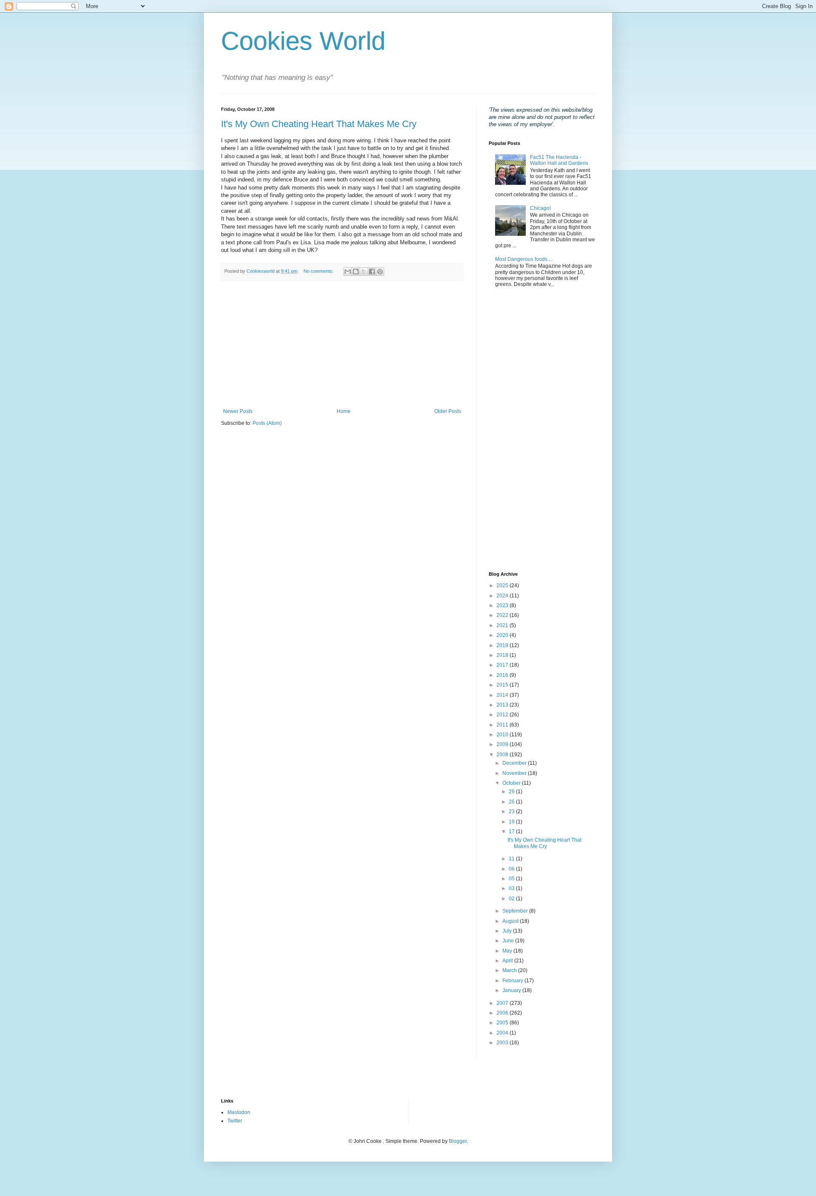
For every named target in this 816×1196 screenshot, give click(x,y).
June (508, 941)
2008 (503, 755)
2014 (503, 695)
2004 (503, 1033)
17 (512, 831)
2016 (503, 675)
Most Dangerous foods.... (523, 259)
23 (512, 811)
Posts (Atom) (267, 423)
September (515, 911)
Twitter (234, 1121)
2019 (503, 645)
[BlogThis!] (355, 271)
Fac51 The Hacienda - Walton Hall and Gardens (559, 160)
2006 (503, 1013)
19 (512, 822)
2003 (503, 1043)
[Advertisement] (342, 344)
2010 (503, 735)
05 (512, 879)
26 (512, 802)
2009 (503, 744)
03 (512, 888)
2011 (503, 725)
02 (512, 899)
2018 (503, 655)
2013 (503, 705)
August (511, 921)
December (515, 763)
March (510, 970)
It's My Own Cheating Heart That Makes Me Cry (318, 124)
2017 (503, 665)
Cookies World (303, 41)
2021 (503, 625)
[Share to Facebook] (372, 271)
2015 (503, 685)
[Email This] (347, 271)
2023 (503, 605)
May (507, 951)
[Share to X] (364, 271)
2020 (503, 635)
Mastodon (238, 1112)
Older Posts (447, 411)
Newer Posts (237, 411)
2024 (503, 596)
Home (344, 411)
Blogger (458, 1141)
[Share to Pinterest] (380, 271)
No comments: (319, 271)
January (512, 990)
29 (512, 792)
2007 (503, 1003)
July (507, 931)
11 (512, 859)
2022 (503, 615)
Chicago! (540, 208)
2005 (503, 1023)
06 (512, 869)
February (513, 981)
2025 (503, 585)
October (512, 783)
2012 (503, 715)
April (508, 961)
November (515, 773)
